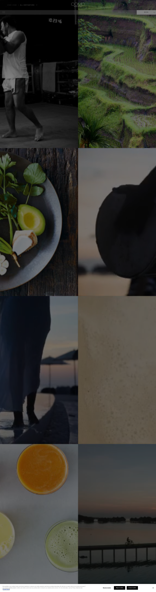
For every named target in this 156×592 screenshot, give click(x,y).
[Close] (153, 588)
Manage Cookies (107, 587)
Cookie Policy (6, 589)
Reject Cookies (119, 587)
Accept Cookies (132, 587)
